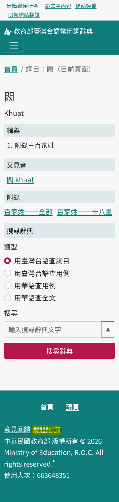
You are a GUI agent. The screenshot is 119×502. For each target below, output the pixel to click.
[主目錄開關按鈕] (13, 45)
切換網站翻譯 (24, 15)
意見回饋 (17, 429)
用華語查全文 (35, 297)
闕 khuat (20, 179)
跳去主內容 (58, 6)
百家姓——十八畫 (84, 211)
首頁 (11, 69)
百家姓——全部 (28, 211)
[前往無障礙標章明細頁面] (46, 429)
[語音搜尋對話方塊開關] (108, 329)
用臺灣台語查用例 (42, 273)
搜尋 (11, 313)
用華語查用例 (35, 285)
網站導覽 (86, 6)
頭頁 (72, 407)
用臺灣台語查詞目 (42, 260)
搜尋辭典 (59, 351)
